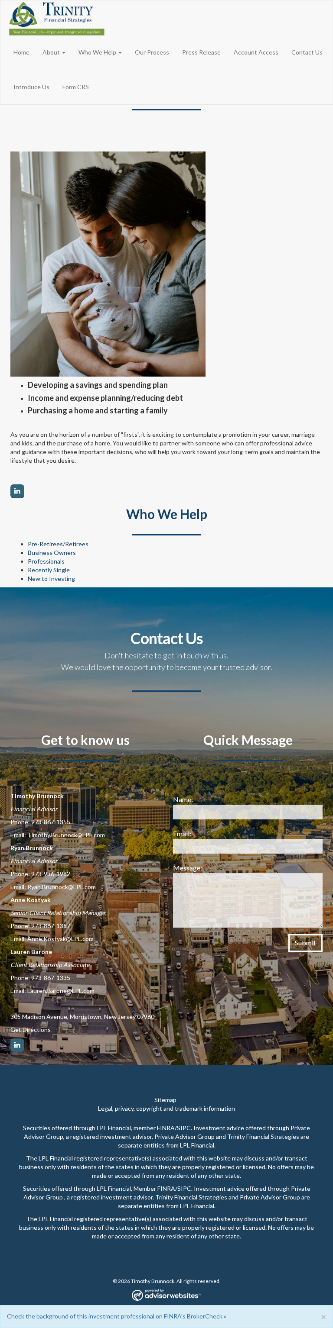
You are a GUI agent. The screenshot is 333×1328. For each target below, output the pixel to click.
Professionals (46, 561)
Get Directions (30, 1029)
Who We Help (97, 52)
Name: (185, 799)
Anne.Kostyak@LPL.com (60, 938)
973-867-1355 (50, 821)
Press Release (201, 52)
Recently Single (49, 570)
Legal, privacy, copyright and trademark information (166, 1108)
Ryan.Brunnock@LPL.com (61, 886)
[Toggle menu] (66, 52)
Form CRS (75, 86)
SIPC (184, 1127)
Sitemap (165, 1099)
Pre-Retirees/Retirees (58, 544)
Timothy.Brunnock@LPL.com (66, 834)
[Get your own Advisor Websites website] (166, 1295)
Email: (184, 833)
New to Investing (51, 578)
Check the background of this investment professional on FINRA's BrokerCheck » (116, 1316)
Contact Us (307, 52)
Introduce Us (31, 86)
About (51, 52)
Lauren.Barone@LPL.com (61, 990)
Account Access (256, 52)
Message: (189, 868)
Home (21, 52)
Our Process (152, 52)
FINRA (166, 1127)
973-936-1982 (50, 873)
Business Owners (52, 552)
